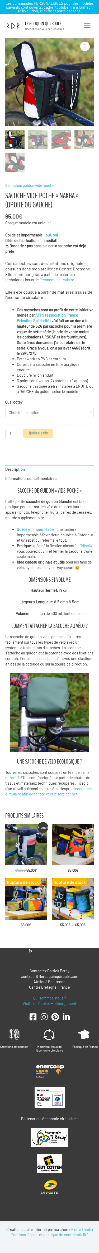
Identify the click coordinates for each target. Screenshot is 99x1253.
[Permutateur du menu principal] (87, 25)
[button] (85, 46)
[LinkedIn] (66, 1017)
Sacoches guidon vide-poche (29, 185)
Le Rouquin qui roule (43, 23)
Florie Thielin (82, 1229)
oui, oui (52, 234)
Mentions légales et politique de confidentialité (49, 1234)
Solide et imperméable (35, 529)
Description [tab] (15, 469)
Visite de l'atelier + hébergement (49, 1003)
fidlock (85, 545)
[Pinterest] (55, 1017)
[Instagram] (44, 1017)
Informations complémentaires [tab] (30, 478)
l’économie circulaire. (57, 279)
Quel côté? (14, 402)
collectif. (12, 777)
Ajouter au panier (38, 433)
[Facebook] (33, 1017)
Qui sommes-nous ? (49, 997)
